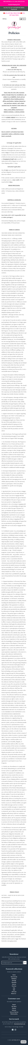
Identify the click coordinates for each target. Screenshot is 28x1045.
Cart (23, 18)
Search (14, 1004)
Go (25, 962)
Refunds (14, 1010)
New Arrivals (14, 976)
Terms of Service (14, 1012)
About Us (13, 993)
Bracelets (14, 982)
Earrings (14, 980)
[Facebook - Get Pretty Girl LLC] (13, 1030)
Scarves (14, 984)
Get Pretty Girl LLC (16, 1040)
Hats (14, 988)
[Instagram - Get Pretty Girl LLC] (15, 1030)
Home (14, 975)
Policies (14, 1008)
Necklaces (14, 978)
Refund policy (14, 1014)
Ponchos (14, 986)
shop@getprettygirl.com (19, 1024)
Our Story (14, 1006)
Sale (14, 990)
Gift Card (14, 991)
